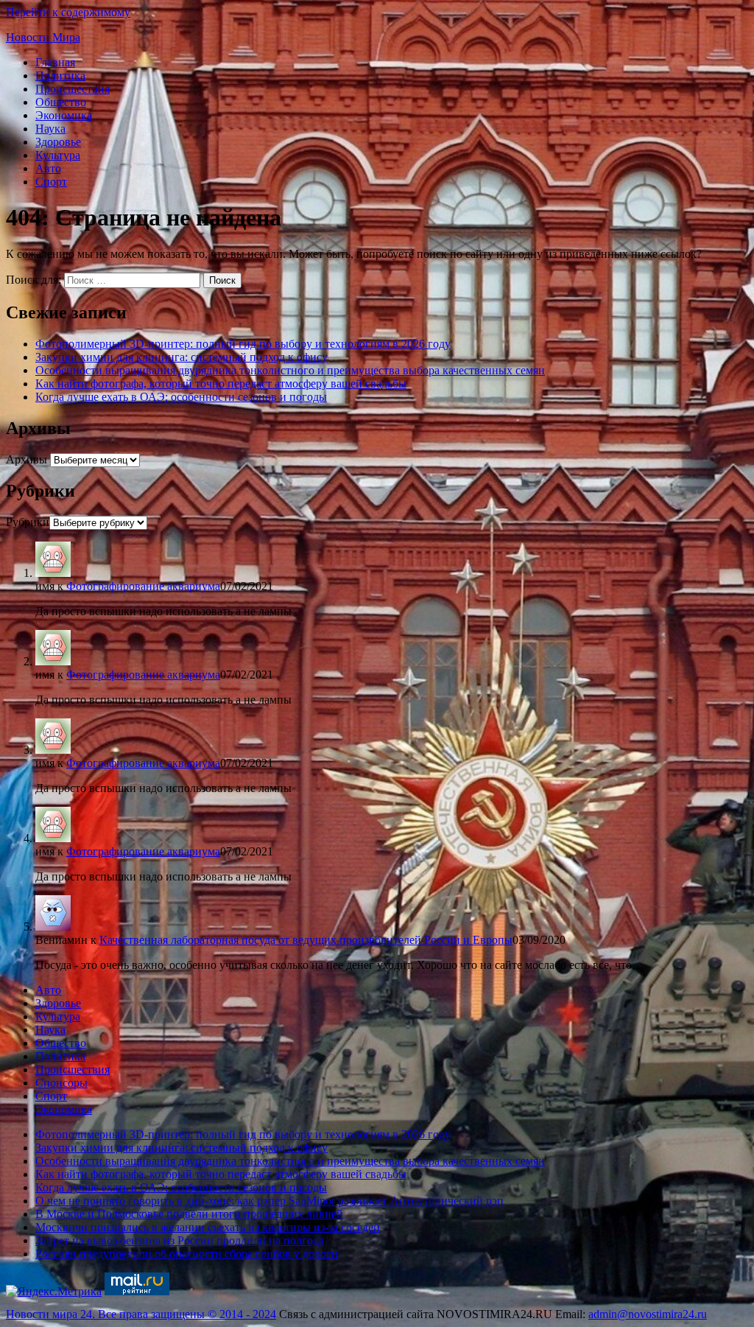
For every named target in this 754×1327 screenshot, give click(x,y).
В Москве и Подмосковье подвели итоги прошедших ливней (189, 1214)
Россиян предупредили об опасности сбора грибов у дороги (186, 1253)
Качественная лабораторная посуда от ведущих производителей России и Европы (305, 940)
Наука (50, 128)
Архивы (26, 459)
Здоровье (58, 142)
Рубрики (27, 522)
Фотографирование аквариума (143, 586)
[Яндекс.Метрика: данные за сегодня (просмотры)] (54, 1291)
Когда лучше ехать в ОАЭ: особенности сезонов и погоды (181, 397)
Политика (60, 75)
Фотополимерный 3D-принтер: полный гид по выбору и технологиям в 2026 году (243, 343)
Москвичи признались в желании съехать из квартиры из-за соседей (207, 1227)
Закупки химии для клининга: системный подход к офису (181, 357)
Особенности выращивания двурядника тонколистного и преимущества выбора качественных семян (290, 370)
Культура (57, 155)
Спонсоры (61, 1082)
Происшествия (72, 89)
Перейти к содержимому (68, 12)
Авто (48, 168)
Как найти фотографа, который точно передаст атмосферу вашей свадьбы (220, 383)
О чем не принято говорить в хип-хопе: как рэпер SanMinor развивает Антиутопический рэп (269, 1200)
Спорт (51, 181)
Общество (60, 102)
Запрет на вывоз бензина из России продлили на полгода (179, 1240)
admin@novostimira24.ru (647, 1314)
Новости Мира (43, 37)
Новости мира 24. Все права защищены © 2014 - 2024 (141, 1314)
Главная (55, 62)
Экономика (63, 115)
